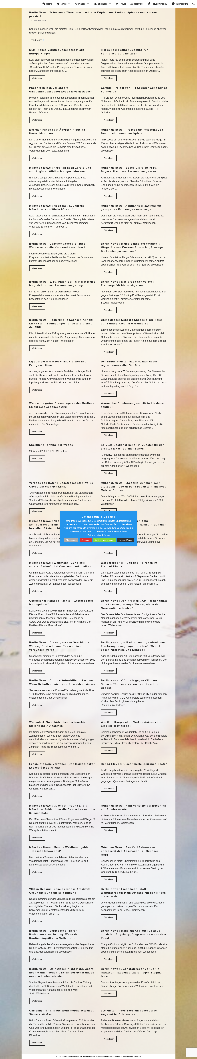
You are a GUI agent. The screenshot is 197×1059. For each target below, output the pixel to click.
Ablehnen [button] (86, 540)
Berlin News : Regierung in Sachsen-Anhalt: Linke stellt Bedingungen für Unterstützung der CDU (61, 324)
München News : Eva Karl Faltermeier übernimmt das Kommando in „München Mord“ (130, 851)
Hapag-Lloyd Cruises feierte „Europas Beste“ (134, 764)
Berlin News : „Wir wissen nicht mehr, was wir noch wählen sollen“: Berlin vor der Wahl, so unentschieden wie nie (62, 973)
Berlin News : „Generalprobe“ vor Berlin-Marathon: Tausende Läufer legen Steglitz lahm (131, 973)
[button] (193, 4)
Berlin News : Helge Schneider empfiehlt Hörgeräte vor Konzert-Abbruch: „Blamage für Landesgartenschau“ (132, 247)
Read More (36, 40)
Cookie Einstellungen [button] (104, 540)
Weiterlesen (37, 78)
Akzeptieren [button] (71, 540)
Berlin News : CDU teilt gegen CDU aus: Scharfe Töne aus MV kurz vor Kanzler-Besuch (130, 684)
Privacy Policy (125, 540)
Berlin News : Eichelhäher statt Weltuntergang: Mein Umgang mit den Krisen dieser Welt (133, 893)
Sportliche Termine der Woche (51, 445)
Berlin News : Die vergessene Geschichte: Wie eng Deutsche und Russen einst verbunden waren (59, 646)
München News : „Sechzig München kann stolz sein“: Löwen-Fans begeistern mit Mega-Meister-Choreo (134, 487)
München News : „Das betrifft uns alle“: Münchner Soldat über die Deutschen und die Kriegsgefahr (62, 809)
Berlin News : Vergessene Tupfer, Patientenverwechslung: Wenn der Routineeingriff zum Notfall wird (54, 934)
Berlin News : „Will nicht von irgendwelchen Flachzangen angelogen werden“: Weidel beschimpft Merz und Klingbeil (133, 646)
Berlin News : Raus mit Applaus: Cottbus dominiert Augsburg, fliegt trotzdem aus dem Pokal (133, 934)
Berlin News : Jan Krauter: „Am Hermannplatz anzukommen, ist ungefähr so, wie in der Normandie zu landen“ (134, 604)
